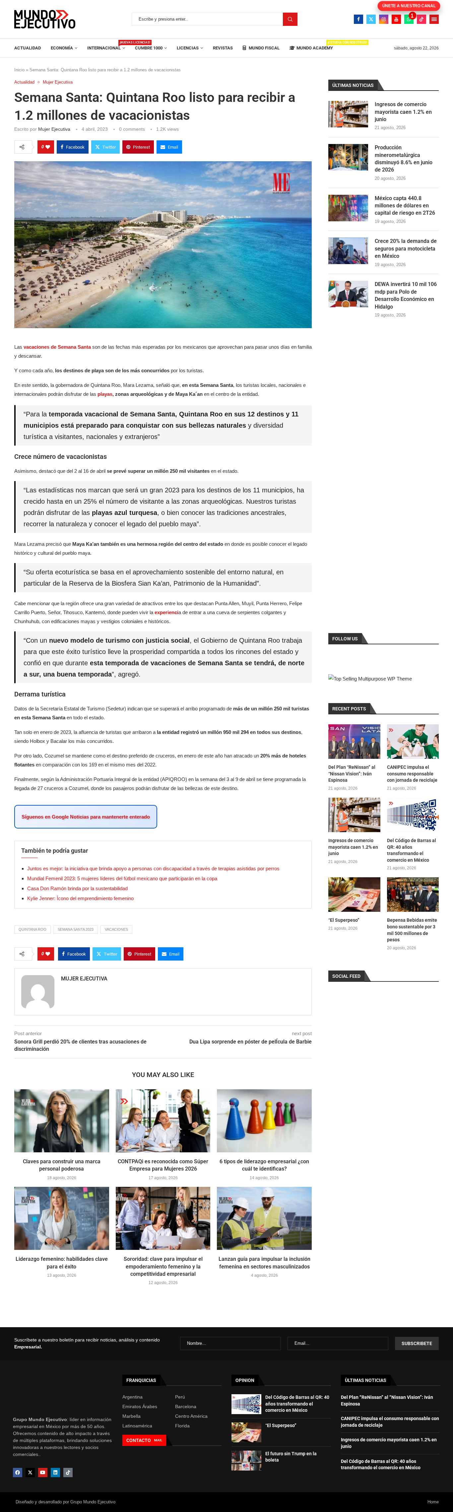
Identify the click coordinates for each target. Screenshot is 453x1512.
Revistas (223, 47)
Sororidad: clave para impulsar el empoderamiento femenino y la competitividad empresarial (163, 1266)
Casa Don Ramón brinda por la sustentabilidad (77, 888)
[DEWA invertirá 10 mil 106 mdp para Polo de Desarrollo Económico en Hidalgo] (348, 294)
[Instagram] (383, 19)
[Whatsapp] (409, 19)
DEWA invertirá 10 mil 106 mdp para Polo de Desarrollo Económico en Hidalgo (406, 295)
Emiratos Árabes (139, 1406)
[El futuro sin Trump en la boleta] (246, 1461)
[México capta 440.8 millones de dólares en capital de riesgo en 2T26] (348, 208)
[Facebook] (358, 19)
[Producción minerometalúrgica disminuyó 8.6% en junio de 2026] (348, 157)
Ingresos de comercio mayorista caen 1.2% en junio (403, 111)
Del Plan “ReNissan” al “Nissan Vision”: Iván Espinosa (351, 773)
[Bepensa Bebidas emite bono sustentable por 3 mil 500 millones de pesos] (413, 894)
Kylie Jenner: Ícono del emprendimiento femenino (80, 898)
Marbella (131, 1416)
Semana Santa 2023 (76, 929)
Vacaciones (116, 929)
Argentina (132, 1397)
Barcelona (185, 1406)
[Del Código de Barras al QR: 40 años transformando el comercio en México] (413, 815)
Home (433, 1501)
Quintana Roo (32, 929)
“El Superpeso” (343, 920)
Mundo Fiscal (264, 47)
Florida (182, 1425)
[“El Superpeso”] (354, 894)
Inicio (19, 69)
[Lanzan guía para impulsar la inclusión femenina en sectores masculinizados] (264, 1218)
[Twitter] (371, 19)
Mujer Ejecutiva (54, 129)
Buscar (290, 19)
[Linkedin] (55, 1472)
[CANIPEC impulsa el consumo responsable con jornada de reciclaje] (413, 741)
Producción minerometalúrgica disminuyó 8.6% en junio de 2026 (403, 158)
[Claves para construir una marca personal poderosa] (61, 1120)
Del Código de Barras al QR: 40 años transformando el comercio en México (411, 850)
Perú (180, 1397)
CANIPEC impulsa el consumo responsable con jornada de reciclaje (412, 773)
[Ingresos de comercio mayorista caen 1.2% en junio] (348, 114)
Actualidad (27, 47)
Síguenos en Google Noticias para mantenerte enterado (86, 817)
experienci (166, 612)
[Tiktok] (421, 19)
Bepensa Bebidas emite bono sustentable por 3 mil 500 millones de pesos (412, 929)
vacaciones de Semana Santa (57, 347)
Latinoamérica (137, 1425)
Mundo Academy (314, 45)
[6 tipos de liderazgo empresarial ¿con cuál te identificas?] (264, 1120)
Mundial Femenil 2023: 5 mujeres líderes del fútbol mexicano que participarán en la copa (122, 878)
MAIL (158, 1440)
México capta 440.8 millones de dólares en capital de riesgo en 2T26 (405, 205)
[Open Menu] (434, 19)
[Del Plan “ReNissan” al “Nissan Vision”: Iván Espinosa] (354, 741)
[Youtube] (396, 19)
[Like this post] (47, 147)
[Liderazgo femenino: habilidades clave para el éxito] (61, 1218)
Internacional (106, 45)
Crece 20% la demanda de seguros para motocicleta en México (406, 248)
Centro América (191, 1416)
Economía (62, 47)
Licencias (188, 47)
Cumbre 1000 (148, 47)
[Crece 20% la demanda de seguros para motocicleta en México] (348, 251)
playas (104, 394)
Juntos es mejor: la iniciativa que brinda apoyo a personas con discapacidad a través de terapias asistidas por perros (153, 868)
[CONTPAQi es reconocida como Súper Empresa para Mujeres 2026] (163, 1120)
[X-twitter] (30, 1472)
